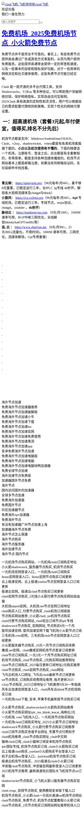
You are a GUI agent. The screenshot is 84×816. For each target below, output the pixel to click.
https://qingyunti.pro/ (28, 183)
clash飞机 (41, 4)
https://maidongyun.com (31, 212)
